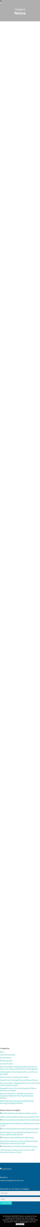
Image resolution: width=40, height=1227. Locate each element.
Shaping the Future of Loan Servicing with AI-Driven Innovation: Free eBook (18, 1089)
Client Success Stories (7, 1055)
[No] (38, 1220)
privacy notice (24, 1221)
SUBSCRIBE (6, 1203)
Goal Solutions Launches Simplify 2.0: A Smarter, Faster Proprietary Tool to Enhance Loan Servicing (24, 295)
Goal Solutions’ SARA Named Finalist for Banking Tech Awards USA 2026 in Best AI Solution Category (22, 186)
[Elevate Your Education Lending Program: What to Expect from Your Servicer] (23, 917)
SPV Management (6, 1061)
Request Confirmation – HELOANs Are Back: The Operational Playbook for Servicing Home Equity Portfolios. (16, 1096)
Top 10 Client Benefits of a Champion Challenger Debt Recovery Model (23, 488)
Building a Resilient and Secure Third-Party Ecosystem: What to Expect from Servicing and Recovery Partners (24, 695)
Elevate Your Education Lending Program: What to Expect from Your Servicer (22, 890)
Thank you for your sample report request (14, 1077)
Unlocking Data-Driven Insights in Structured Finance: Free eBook (19, 1073)
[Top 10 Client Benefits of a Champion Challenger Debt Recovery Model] (23, 515)
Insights (21, 49)
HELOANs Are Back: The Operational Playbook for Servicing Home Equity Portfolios (17, 1102)
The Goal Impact (5, 1058)
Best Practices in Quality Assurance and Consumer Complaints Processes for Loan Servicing (24, 582)
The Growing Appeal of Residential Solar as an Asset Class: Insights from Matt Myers (24, 395)
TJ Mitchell (12, 49)
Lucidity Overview (6, 1064)
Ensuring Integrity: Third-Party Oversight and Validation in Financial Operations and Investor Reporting (24, 990)
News (20, 151)
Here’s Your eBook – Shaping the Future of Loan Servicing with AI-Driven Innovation (20, 1084)
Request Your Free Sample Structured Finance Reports (19, 1080)
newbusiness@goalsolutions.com (11, 1180)
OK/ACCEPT (20, 1224)
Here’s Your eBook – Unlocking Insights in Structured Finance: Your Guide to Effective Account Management (19, 1068)
